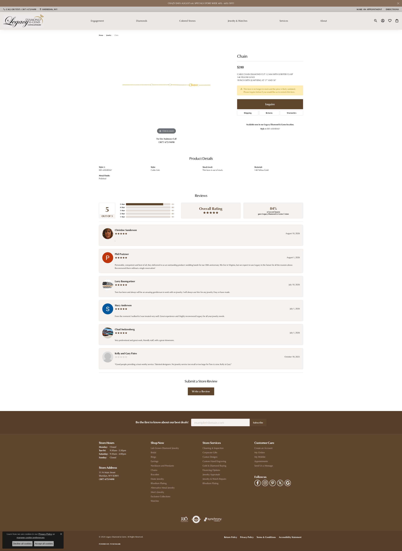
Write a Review (201, 391)
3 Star (122, 210)
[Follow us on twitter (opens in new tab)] (280, 483)
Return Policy (230, 537)
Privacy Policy (246, 537)
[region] (166, 88)
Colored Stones (187, 20)
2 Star (122, 213)
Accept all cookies (44, 543)
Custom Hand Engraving (214, 461)
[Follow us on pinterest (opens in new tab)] (272, 483)
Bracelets (155, 474)
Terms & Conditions (266, 537)
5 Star (122, 204)
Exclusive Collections (160, 496)
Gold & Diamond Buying (214, 465)
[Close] (398, 3)
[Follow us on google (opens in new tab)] (288, 483)
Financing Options (211, 470)
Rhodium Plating (159, 483)
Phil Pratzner (122, 254)
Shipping (248, 113)
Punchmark (115, 544)
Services (284, 20)
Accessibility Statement (290, 537)
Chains (154, 470)
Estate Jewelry (157, 478)
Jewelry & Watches (237, 20)
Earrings (154, 461)
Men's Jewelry (157, 492)
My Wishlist (259, 456)
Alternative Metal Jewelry (163, 487)
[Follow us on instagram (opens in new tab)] (265, 483)
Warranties (291, 113)
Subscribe (258, 422)
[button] (376, 21)
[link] (19, 9)
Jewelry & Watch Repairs (214, 478)
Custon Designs (210, 456)
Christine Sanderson (126, 230)
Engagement (97, 20)
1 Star (122, 216)
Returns (269, 113)
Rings (153, 456)
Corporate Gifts (210, 452)
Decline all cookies (22, 543)
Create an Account (263, 448)
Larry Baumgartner (125, 281)
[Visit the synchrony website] (213, 519)
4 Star (122, 207)
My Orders (259, 452)
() (173, 204)
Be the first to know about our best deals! (162, 422)
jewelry (108, 35)
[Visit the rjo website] (184, 519)
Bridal (153, 452)
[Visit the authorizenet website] (196, 519)
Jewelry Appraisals (211, 474)
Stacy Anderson (123, 305)
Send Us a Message (263, 465)
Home (101, 35)
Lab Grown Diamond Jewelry (165, 448)
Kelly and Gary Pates (126, 353)
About (323, 20)
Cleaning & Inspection (213, 448)
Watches (155, 500)
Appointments (261, 461)
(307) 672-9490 (166, 142)
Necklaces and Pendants (162, 465)
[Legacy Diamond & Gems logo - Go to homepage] (24, 20)
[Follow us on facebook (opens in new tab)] (257, 483)
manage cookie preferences (30, 537)
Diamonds (141, 20)
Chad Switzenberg (125, 329)
